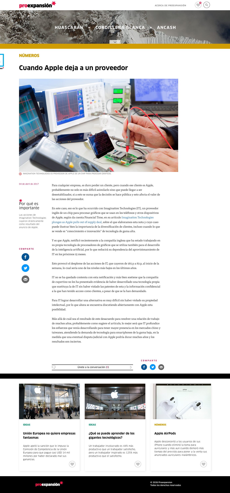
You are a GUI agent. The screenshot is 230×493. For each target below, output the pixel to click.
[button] (209, 192)
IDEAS (26, 425)
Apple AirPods (165, 433)
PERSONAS (203, 223)
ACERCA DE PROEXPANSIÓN (170, 6)
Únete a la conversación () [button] (93, 367)
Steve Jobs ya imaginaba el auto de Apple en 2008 (208, 232)
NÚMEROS (29, 56)
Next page (222, 395)
